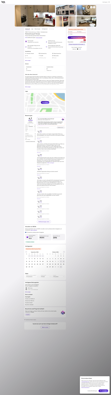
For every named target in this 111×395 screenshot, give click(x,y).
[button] (109, 2)
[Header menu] (109, 2)
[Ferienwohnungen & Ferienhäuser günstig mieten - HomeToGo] (3, 2)
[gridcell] (29, 256)
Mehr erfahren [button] (34, 230)
